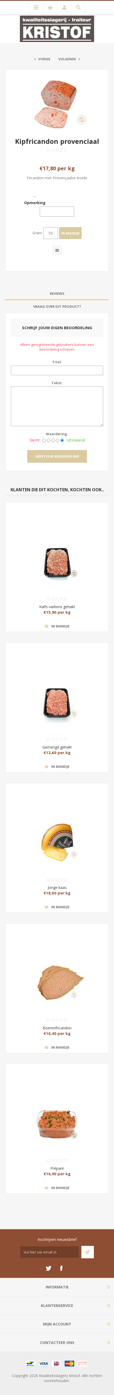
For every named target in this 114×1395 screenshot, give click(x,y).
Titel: (57, 362)
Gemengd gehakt (57, 747)
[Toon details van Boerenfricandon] (57, 960)
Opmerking (35, 202)
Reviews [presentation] (57, 293)
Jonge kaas (57, 887)
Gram (37, 232)
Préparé (57, 1168)
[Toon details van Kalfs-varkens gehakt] (57, 539)
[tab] (57, 293)
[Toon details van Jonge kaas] (57, 820)
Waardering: (57, 434)
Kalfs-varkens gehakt (57, 606)
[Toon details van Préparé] (57, 1100)
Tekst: (57, 382)
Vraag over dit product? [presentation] (57, 306)
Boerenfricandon (57, 1027)
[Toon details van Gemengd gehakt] (57, 679)
